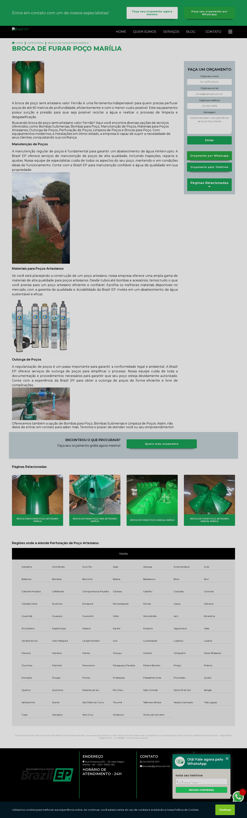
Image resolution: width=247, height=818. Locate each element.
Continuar (225, 809)
